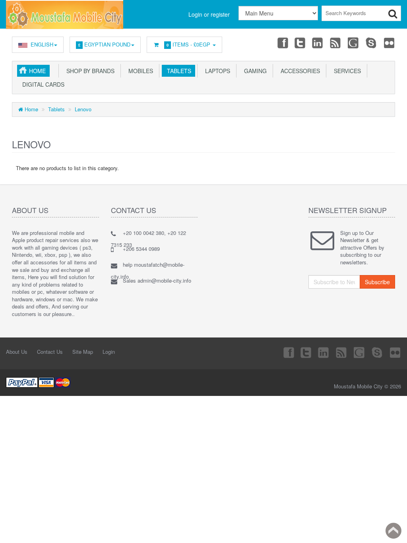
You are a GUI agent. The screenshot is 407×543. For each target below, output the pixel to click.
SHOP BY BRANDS (88, 71)
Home (37, 71)
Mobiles (139, 71)
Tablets (177, 71)
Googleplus (354, 42)
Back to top (393, 530)
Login (109, 351)
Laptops (216, 71)
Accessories (298, 71)
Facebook (282, 42)
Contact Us (50, 351)
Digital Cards (41, 84)
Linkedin (318, 42)
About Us (16, 351)
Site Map (82, 351)
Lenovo (83, 109)
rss (336, 42)
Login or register (209, 14)
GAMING (254, 71)
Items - (188, 44)
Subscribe (377, 282)
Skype (372, 42)
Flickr (389, 42)
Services (346, 71)
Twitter (300, 42)
